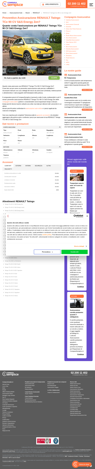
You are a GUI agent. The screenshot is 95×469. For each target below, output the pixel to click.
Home (4, 13)
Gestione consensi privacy (9, 421)
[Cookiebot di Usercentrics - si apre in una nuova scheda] (75, 216)
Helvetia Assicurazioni (72, 49)
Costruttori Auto (74, 407)
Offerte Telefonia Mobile (8, 391)
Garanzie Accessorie (75, 406)
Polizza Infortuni (29, 389)
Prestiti (4, 390)
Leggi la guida (87, 90)
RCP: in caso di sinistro (14, 457)
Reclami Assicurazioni (30, 400)
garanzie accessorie (43, 115)
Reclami (81, 456)
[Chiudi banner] (87, 216)
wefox (67, 62)
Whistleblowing (6, 408)
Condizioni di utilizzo (73, 456)
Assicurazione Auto (16, 13)
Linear (68, 44)
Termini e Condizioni (7, 412)
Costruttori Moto (74, 409)
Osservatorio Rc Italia (75, 393)
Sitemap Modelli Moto (75, 413)
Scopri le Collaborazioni (54, 392)
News (3, 428)
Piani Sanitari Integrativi (8, 399)
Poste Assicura (70, 58)
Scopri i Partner (29, 393)
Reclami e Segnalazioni (8, 423)
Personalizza (46, 252)
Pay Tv (4, 397)
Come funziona (29, 398)
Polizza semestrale (75, 402)
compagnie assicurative (10, 102)
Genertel (68, 26)
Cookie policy (5, 419)
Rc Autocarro (28, 387)
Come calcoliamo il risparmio (9, 406)
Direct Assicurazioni (71, 53)
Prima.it (68, 31)
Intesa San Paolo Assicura (73, 29)
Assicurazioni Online (7, 393)
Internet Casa (5, 384)
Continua (80, 286)
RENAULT (36, 13)
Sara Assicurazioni (71, 37)
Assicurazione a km (75, 400)
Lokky (67, 64)
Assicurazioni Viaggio (53, 387)
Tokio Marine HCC (71, 42)
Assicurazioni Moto (30, 385)
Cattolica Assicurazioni (72, 20)
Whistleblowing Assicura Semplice (33, 402)
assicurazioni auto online (34, 108)
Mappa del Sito (6, 430)
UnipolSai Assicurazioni (72, 40)
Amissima (69, 55)
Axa (67, 60)
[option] (32, 48)
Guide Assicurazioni (75, 391)
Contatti (4, 410)
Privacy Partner (6, 414)
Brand (28, 13)
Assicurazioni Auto (29, 383)
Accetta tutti (74, 252)
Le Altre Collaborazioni (53, 390)
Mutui (3, 388)
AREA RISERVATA (51, 4)
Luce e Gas (5, 386)
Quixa (67, 33)
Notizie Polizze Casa (75, 387)
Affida (25, 461)
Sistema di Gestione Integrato (9, 401)
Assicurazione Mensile (75, 404)
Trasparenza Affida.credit (8, 461)
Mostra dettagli (79, 246)
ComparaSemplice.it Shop (9, 427)
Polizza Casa (51, 383)
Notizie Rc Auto (74, 385)
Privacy (4, 417)
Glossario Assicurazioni (76, 396)
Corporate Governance (8, 404)
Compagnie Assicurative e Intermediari (80, 398)
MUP (66, 456)
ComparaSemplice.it (7, 382)
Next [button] (60, 72)
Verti (67, 22)
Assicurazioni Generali (72, 24)
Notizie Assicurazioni (75, 383)
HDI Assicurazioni (71, 51)
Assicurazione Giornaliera (76, 389)
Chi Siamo (5, 403)
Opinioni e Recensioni (8, 425)
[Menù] (91, 4)
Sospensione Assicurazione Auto (78, 415)
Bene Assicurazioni (71, 46)
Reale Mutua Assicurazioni (73, 35)
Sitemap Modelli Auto (75, 411)
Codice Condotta (6, 416)
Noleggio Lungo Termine (8, 395)
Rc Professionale (52, 385)
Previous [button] (4, 72)
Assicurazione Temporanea (77, 394)
